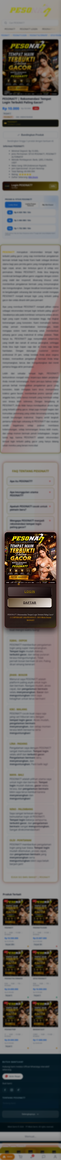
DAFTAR (29, 602)
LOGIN (29, 591)
